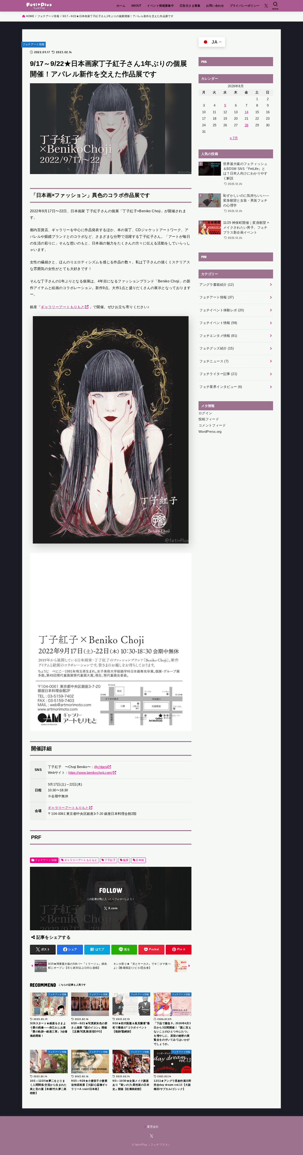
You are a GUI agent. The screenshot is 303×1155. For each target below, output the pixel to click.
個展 (125, 860)
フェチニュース (213, 361)
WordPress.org (210, 431)
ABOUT (136, 5)
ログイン (205, 413)
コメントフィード (212, 425)
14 (246, 112)
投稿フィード (209, 419)
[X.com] (266, 6)
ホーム (120, 5)
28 (246, 125)
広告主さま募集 (190, 5)
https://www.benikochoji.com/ (90, 772)
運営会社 (153, 1126)
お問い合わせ (215, 5)
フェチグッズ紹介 (216, 348)
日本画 (140, 860)
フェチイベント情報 (218, 323)
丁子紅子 (110, 860)
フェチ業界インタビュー (220, 387)
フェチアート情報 (34, 44)
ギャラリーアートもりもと (63, 307)
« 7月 (234, 138)
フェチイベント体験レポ (221, 310)
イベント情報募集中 (160, 5)
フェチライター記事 (218, 374)
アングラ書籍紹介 (216, 284)
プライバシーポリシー (245, 5)
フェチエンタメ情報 (218, 335)
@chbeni (100, 767)
